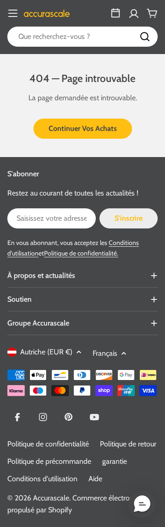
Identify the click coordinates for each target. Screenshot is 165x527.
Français (105, 353)
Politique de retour (128, 444)
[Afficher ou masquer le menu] (12, 13)
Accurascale (51, 498)
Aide (95, 478)
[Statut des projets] (115, 13)
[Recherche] (144, 36)
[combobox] (82, 37)
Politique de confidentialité (48, 444)
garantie (114, 461)
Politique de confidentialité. (81, 253)
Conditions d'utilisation (42, 478)
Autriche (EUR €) (46, 352)
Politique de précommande (49, 461)
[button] (142, 504)
